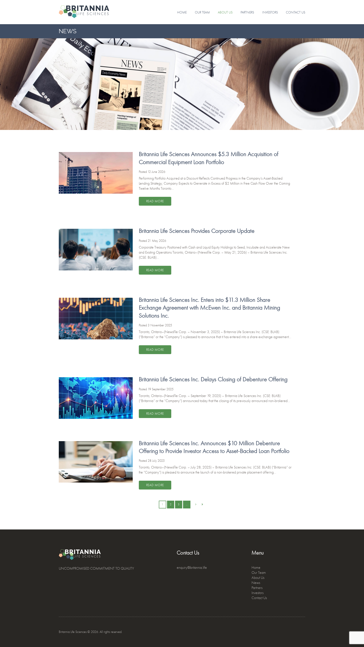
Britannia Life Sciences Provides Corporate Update (196, 230)
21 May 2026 (157, 241)
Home (182, 12)
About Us (225, 12)
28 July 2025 (156, 461)
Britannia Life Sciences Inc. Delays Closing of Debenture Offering (213, 379)
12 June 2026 (156, 172)
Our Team (202, 12)
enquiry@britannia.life (192, 567)
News (256, 583)
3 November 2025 (160, 325)
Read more (155, 201)
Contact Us (295, 12)
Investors (270, 12)
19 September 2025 (161, 389)
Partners (247, 12)
